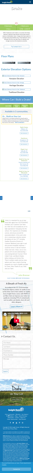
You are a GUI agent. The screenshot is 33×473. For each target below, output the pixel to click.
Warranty (18, 414)
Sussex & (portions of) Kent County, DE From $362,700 (24, 163)
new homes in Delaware (21, 443)
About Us (22, 417)
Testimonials (11, 417)
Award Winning (22, 416)
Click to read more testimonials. (18, 278)
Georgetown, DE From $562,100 (24, 141)
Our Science (25, 414)
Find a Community (9, 414)
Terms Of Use (6, 429)
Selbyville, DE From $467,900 (24, 152)
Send (5, 371)
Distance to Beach (24, 105)
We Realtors (10, 416)
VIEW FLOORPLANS (19, 122)
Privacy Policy (13, 429)
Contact (17, 417)
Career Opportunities (12, 419)
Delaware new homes (8, 450)
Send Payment (22, 419)
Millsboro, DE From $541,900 (24, 130)
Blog (16, 416)
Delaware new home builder (24, 458)
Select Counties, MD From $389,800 (24, 175)
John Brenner (24, 275)
